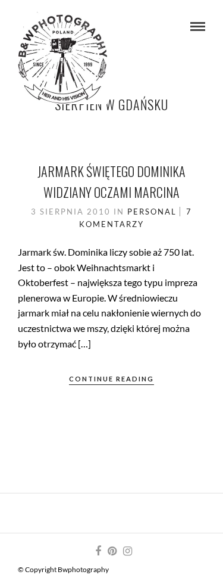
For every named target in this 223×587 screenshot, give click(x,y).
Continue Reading (111, 379)
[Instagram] (127, 551)
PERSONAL (152, 211)
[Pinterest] (112, 551)
